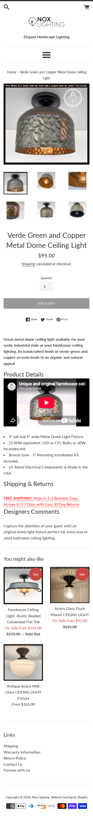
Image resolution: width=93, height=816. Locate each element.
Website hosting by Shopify (69, 797)
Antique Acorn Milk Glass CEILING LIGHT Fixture (23, 692)
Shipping (28, 264)
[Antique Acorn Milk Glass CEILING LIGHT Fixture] (23, 662)
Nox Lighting (40, 797)
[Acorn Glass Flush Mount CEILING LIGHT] (69, 585)
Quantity (46, 278)
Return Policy (15, 758)
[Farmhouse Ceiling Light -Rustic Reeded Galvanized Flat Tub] (23, 585)
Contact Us (13, 764)
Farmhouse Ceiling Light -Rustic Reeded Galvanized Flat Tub (23, 615)
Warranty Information (22, 752)
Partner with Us (17, 770)
